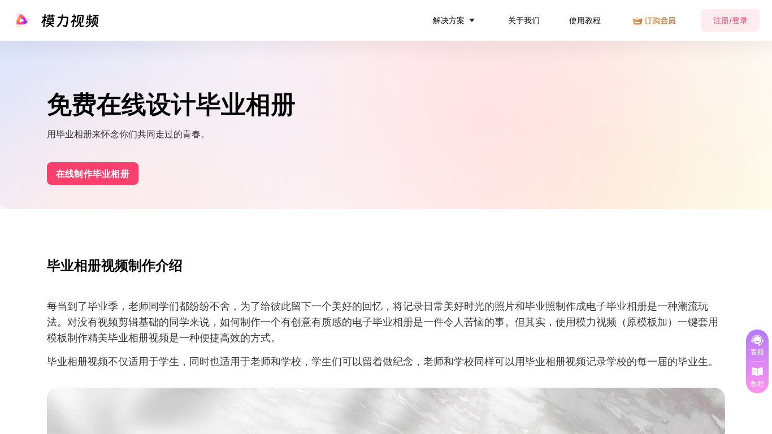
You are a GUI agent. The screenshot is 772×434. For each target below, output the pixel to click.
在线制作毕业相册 (92, 173)
